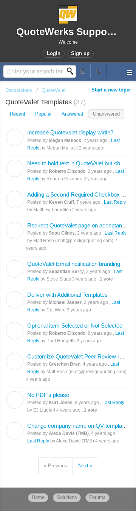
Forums (97, 497)
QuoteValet (54, 90)
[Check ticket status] (83, 71)
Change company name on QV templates (78, 426)
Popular (43, 114)
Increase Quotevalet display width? (70, 132)
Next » (85, 465)
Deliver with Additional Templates (67, 294)
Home (38, 497)
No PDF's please (48, 395)
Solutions (67, 497)
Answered (72, 114)
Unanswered (106, 114)
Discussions (18, 90)
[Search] (72, 71)
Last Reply (115, 202)
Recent (17, 114)
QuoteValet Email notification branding (73, 264)
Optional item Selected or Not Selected (74, 325)
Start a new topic (111, 90)
